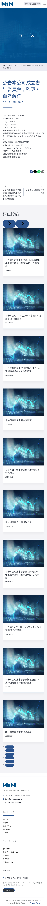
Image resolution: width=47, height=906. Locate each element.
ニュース (6, 833)
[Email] (42, 171)
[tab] (9, 747)
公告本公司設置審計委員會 (35, 189)
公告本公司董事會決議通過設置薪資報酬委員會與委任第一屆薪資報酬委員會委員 (12, 192)
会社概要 (6, 829)
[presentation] (23, 242)
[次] (22, 224)
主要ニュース (8, 862)
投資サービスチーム (10, 852)
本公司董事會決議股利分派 (18, 522)
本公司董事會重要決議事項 (18, 420)
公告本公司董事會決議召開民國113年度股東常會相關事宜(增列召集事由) (22, 263)
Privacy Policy (35, 903)
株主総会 (6, 859)
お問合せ (6, 849)
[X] (35, 171)
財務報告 (6, 855)
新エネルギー (8, 826)
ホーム (5, 819)
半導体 (5, 823)
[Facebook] (31, 171)
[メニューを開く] (44, 4)
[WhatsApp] (39, 171)
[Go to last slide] (9, 224)
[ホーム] (4, 65)
